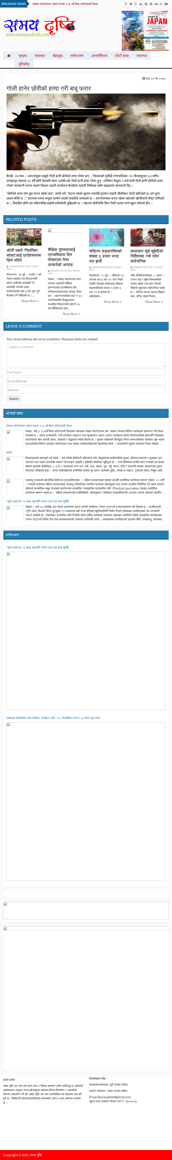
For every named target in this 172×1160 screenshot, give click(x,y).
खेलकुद (58, 55)
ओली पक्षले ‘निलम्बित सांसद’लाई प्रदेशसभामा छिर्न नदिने (24, 255)
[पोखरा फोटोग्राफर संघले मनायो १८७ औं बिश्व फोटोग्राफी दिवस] (15, 438)
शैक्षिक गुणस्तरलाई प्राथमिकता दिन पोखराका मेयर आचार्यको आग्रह (61, 256)
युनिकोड (23, 63)
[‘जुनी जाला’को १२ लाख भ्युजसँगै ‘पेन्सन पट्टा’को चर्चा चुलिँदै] (15, 514)
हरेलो (9, 452)
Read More (29, 301)
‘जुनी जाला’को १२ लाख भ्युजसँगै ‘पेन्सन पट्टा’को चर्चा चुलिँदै (38, 501)
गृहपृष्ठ (22, 55)
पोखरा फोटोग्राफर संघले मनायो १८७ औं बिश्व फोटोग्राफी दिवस (65, 4)
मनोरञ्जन (76, 55)
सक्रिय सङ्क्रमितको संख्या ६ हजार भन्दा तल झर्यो (105, 256)
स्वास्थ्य (142, 55)
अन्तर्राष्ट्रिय (99, 55)
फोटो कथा (122, 55)
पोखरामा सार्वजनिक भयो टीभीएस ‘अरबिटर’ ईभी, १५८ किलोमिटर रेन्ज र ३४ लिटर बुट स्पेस (53, 718)
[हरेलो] (15, 465)
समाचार (40, 55)
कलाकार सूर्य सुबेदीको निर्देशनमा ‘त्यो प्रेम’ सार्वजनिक (146, 256)
